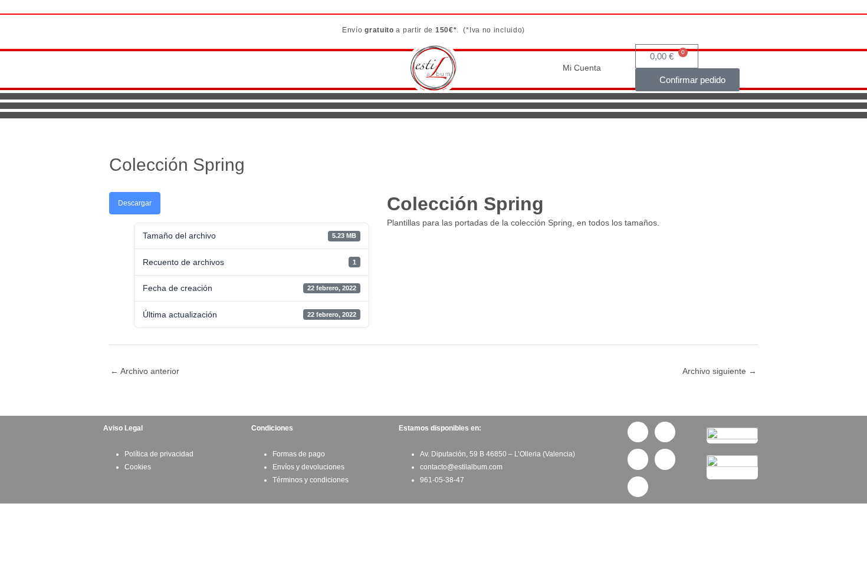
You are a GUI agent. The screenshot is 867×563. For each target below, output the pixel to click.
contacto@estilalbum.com (461, 467)
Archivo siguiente (719, 371)
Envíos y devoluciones (308, 467)
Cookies (137, 467)
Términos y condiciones (310, 480)
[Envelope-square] (665, 459)
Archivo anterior (144, 371)
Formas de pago (298, 454)
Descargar (135, 203)
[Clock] (638, 486)
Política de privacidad (158, 454)
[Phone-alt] (638, 459)
